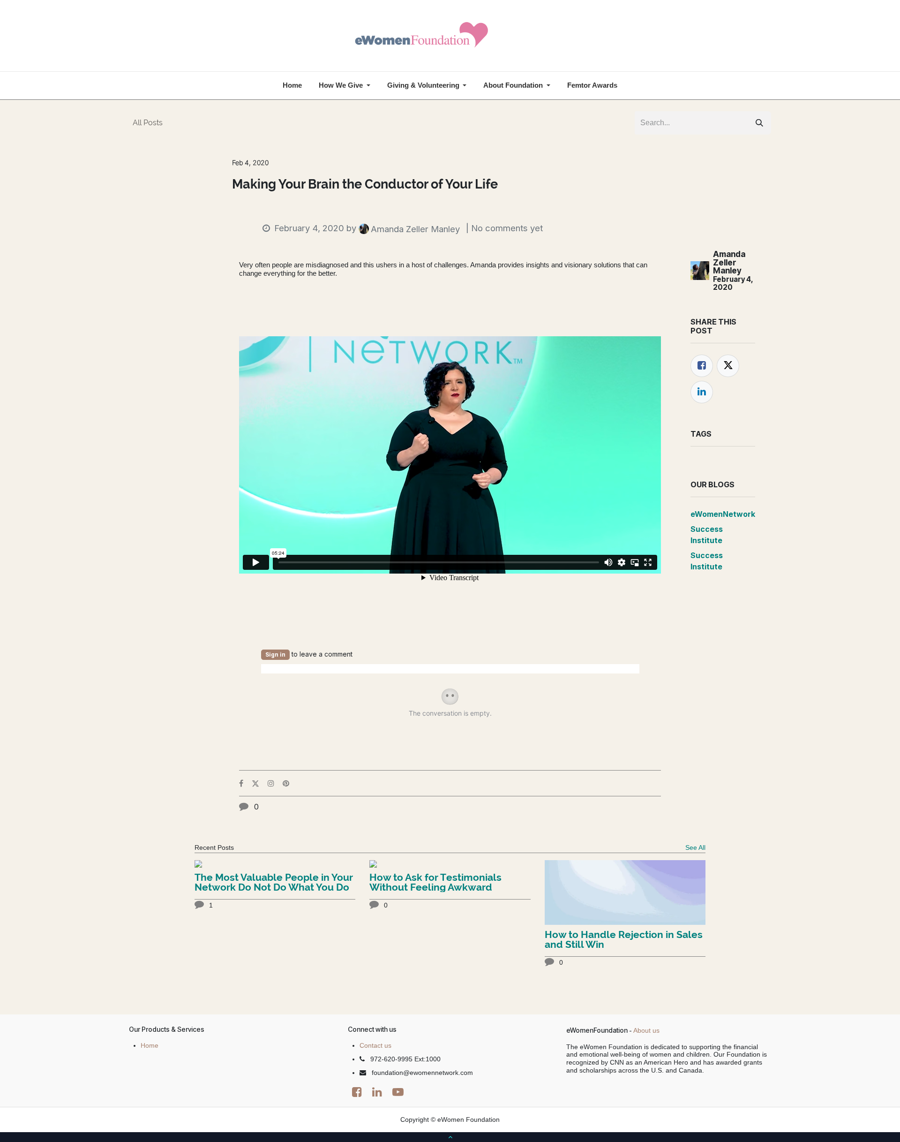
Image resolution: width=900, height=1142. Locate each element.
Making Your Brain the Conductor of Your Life (365, 184)
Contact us (375, 1045)
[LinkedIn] (701, 392)
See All (695, 847)
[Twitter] (728, 366)
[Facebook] (701, 366)
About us (646, 1030)
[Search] (759, 123)
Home (149, 1045)
